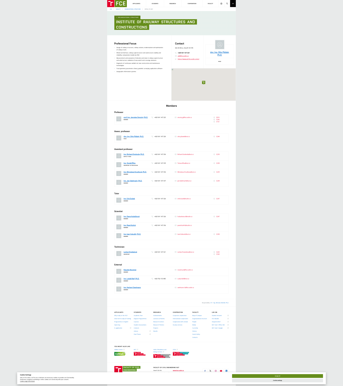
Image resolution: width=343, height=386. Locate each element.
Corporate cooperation (180, 315)
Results (155, 331)
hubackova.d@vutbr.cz (184, 216)
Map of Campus (197, 315)
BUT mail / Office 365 (220, 325)
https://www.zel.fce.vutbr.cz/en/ (188, 59)
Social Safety (196, 334)
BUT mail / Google (220, 328)
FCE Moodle (218, 319)
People (194, 322)
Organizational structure (133, 9)
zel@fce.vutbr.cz (183, 56)
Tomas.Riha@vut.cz (183, 163)
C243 (218, 252)
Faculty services (177, 325)
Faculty (210, 3)
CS (233, 3)
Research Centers (158, 322)
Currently (195, 328)
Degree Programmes (140, 318)
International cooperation (180, 318)
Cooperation (192, 3)
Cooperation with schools (180, 322)
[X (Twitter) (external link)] (210, 371)
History (194, 331)
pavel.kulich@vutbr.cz (184, 225)
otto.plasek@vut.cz (183, 136)
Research (173, 3)
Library (138, 331)
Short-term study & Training (122, 318)
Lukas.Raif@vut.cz (183, 279)
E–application (120, 328)
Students (155, 3)
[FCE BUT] (117, 3)
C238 (218, 163)
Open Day (117, 325)
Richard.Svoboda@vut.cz (185, 154)
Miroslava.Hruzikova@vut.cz (186, 172)
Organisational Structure (128, 17)
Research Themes (158, 325)
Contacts (136, 328)
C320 (218, 254)
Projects (155, 328)
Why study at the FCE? (121, 315)
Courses (136, 322)
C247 (218, 199)
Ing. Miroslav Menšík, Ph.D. (221, 303)
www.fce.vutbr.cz (178, 370)
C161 (218, 122)
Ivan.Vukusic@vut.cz (183, 234)
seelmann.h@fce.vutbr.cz (185, 287)
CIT (211, 303)
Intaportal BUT (219, 322)
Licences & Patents (159, 318)
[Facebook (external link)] (205, 371)
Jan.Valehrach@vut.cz (184, 181)
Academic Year (138, 315)
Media (194, 325)
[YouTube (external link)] (221, 371)
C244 (218, 136)
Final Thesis (140, 334)
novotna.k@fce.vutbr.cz (185, 270)
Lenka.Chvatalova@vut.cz (185, 252)
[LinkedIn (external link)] (226, 371)
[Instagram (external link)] (215, 371)
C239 (218, 154)
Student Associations (140, 325)
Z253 (217, 117)
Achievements (157, 315)
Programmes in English (121, 322)
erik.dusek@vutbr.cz (184, 199)
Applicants (136, 3)
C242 (218, 120)
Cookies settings (277, 380)
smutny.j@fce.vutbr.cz (184, 117)
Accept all (277, 376)
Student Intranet (219, 316)
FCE (111, 9)
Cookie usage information (27, 381)
